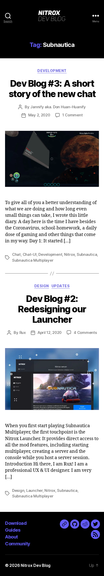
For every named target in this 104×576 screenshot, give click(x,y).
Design (41, 286)
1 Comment (72, 115)
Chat (16, 254)
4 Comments (85, 332)
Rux (22, 332)
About (11, 536)
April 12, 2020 (50, 332)
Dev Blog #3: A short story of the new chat (52, 88)
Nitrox (69, 254)
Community (17, 543)
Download (16, 523)
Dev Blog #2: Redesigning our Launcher (52, 309)
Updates (60, 286)
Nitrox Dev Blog (35, 565)
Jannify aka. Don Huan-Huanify (58, 106)
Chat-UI (30, 254)
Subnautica (87, 254)
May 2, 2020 (39, 115)
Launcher (34, 490)
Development (52, 70)
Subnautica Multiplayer (32, 260)
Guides (12, 530)
